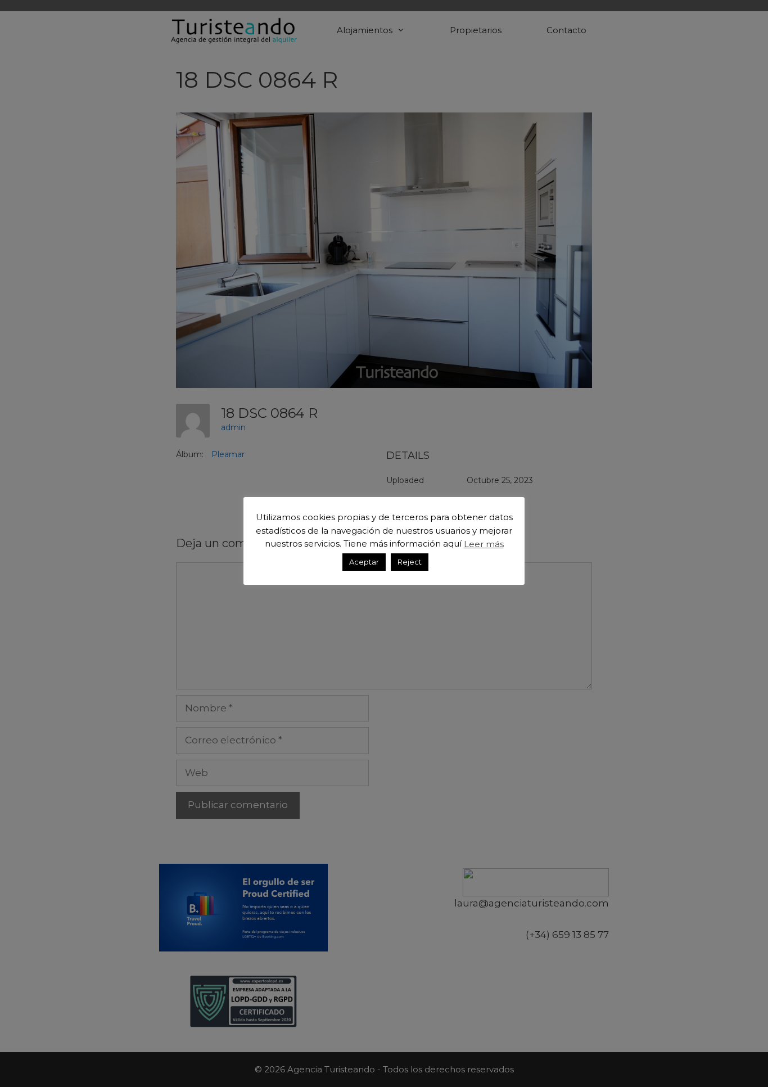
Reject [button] (409, 561)
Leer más (484, 543)
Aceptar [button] (364, 561)
